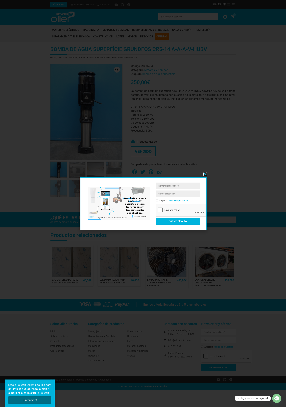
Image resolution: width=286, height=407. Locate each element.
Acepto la (173, 200)
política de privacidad (178, 200)
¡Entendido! (30, 400)
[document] (143, 203)
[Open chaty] (276, 398)
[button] (205, 174)
